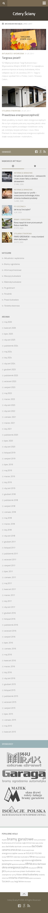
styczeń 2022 (9, 411)
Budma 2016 (11, 843)
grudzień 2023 (10, 369)
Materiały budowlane (12, 281)
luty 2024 (8, 357)
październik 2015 (11, 696)
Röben (19, 874)
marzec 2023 (9, 399)
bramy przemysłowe (39, 840)
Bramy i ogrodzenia (22, 219)
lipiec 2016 (8, 642)
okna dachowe (39, 864)
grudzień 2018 (10, 494)
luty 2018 (8, 529)
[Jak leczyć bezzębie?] (7, 210)
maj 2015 (8, 725)
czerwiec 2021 (10, 417)
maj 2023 (8, 393)
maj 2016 (8, 654)
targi (16, 881)
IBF (25, 853)
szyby (12, 882)
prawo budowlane (27, 871)
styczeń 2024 (9, 363)
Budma (4, 843)
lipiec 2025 (8, 333)
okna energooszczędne (15, 867)
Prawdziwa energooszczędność (20, 115)
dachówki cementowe (23, 846)
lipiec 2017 (8, 571)
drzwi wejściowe (28, 850)
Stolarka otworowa (11, 110)
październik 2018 (11, 500)
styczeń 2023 (9, 405)
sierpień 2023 (9, 387)
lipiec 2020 (8, 440)
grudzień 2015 (10, 684)
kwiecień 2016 (10, 660)
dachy (3, 847)
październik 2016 (11, 624)
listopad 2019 (9, 452)
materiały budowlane (21, 857)
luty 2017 (8, 601)
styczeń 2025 (9, 339)
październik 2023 (11, 375)
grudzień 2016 (10, 613)
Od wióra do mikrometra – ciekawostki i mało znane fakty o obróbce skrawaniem (30, 178)
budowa (18, 843)
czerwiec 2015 (10, 719)
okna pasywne (32, 868)
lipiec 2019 (8, 464)
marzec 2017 (9, 595)
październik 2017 (11, 553)
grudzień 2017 (10, 541)
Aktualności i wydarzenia (13, 53)
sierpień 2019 (9, 458)
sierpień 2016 (9, 636)
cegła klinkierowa (28, 843)
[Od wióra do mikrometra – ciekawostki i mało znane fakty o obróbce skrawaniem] (7, 177)
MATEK (10, 856)
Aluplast (4, 840)
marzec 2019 (9, 476)
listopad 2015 (9, 690)
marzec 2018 (9, 523)
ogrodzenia (26, 860)
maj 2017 (8, 583)
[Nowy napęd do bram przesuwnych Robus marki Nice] (7, 223)
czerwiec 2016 (10, 648)
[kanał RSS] (44, 151)
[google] (40, 151)
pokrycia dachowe (13, 871)
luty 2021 (8, 428)
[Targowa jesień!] (24, 39)
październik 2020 (11, 434)
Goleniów (20, 853)
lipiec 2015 (8, 713)
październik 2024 (11, 345)
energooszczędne (9, 853)
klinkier (4, 857)
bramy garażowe (20, 839)
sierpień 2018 (9, 506)
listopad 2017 (9, 547)
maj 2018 (8, 517)
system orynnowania (35, 878)
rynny (14, 874)
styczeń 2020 (9, 446)
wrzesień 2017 (10, 559)
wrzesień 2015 (10, 702)
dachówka (10, 846)
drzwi (18, 850)
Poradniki (8, 293)
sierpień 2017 (9, 565)
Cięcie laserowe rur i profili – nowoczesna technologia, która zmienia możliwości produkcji (26, 195)
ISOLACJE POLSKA (34, 853)
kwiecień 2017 (10, 589)
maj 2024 (8, 351)
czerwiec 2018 (10, 512)
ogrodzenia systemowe (18, 864)
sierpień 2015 (9, 708)
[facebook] (36, 151)
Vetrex (21, 881)
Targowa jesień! (11, 58)
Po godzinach (20, 206)
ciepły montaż (39, 843)
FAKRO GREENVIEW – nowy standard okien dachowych (29, 238)
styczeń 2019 (9, 488)
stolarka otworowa (18, 878)
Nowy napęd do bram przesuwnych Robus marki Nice (28, 224)
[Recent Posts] (13, 166)
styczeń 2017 (9, 607)
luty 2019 (8, 482)
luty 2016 (8, 672)
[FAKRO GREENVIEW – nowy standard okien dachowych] (7, 237)
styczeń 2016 (9, 678)
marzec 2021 (9, 422)
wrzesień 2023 (10, 381)
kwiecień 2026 (10, 327)
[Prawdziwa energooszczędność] (24, 96)
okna (28, 863)
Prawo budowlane (11, 299)
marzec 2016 (9, 666)
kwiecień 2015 (10, 731)
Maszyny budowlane (12, 276)
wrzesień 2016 (10, 630)
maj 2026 (8, 321)
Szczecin (6, 881)
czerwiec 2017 (10, 577)
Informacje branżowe (23, 173)
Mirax (32, 856)
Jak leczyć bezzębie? (22, 209)
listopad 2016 (9, 618)
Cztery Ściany (24, 13)
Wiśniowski (27, 882)
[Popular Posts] (35, 166)
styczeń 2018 (9, 535)
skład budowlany (30, 874)
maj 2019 (8, 470)
